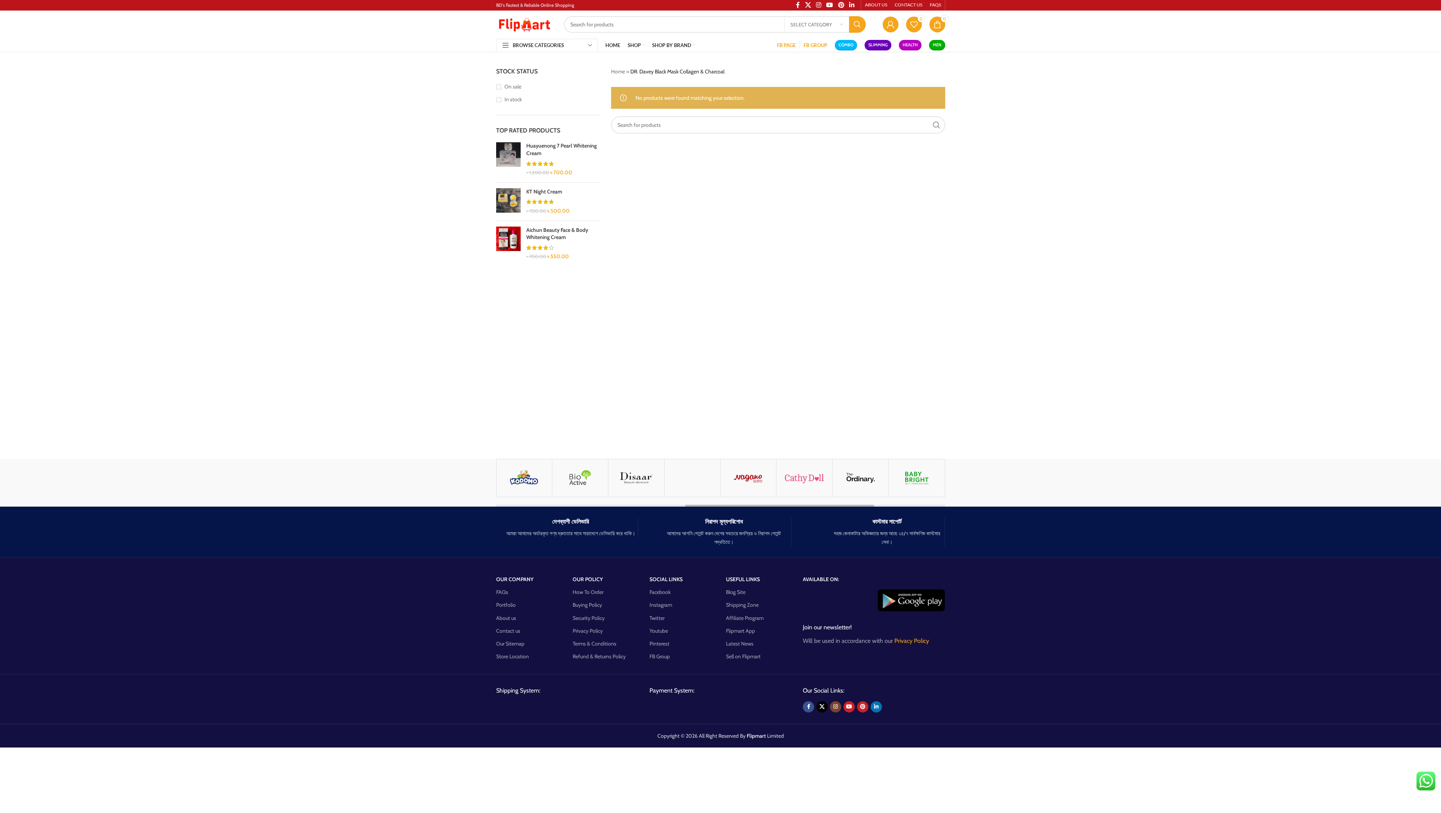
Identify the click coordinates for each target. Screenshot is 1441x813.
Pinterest (659, 643)
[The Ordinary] (860, 478)
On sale (512, 86)
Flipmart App (740, 630)
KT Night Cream (544, 191)
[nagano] (748, 478)
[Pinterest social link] (862, 707)
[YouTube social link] (849, 707)
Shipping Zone (742, 604)
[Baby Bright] (916, 478)
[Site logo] (524, 23)
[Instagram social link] (835, 707)
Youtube (658, 630)
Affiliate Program (745, 618)
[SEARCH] (857, 24)
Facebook (660, 592)
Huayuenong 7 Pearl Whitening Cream (561, 149)
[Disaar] (636, 478)
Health (910, 44)
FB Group (659, 656)
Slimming (878, 44)
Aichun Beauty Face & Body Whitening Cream (557, 234)
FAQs (502, 592)
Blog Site (736, 592)
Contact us (508, 630)
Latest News (739, 643)
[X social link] (822, 707)
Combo (846, 44)
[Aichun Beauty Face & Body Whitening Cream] (508, 243)
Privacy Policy (588, 630)
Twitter (657, 618)
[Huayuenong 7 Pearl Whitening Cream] (508, 159)
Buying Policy (587, 604)
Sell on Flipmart (743, 656)
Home (618, 71)
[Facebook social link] (808, 707)
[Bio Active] (580, 478)
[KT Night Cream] (508, 201)
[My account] (890, 24)
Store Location (512, 656)
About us (506, 618)
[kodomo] (524, 478)
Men (937, 44)
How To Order (588, 592)
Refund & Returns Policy (599, 656)
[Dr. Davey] (692, 478)
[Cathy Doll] (804, 478)
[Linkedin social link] (876, 707)
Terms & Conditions (594, 643)
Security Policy (589, 618)
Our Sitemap (510, 643)
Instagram (660, 604)
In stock (513, 99)
